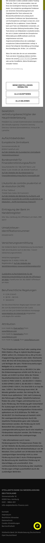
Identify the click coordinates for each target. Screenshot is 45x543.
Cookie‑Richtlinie (25, 59)
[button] (22, 86)
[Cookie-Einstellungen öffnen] (37, 526)
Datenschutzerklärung (14, 69)
